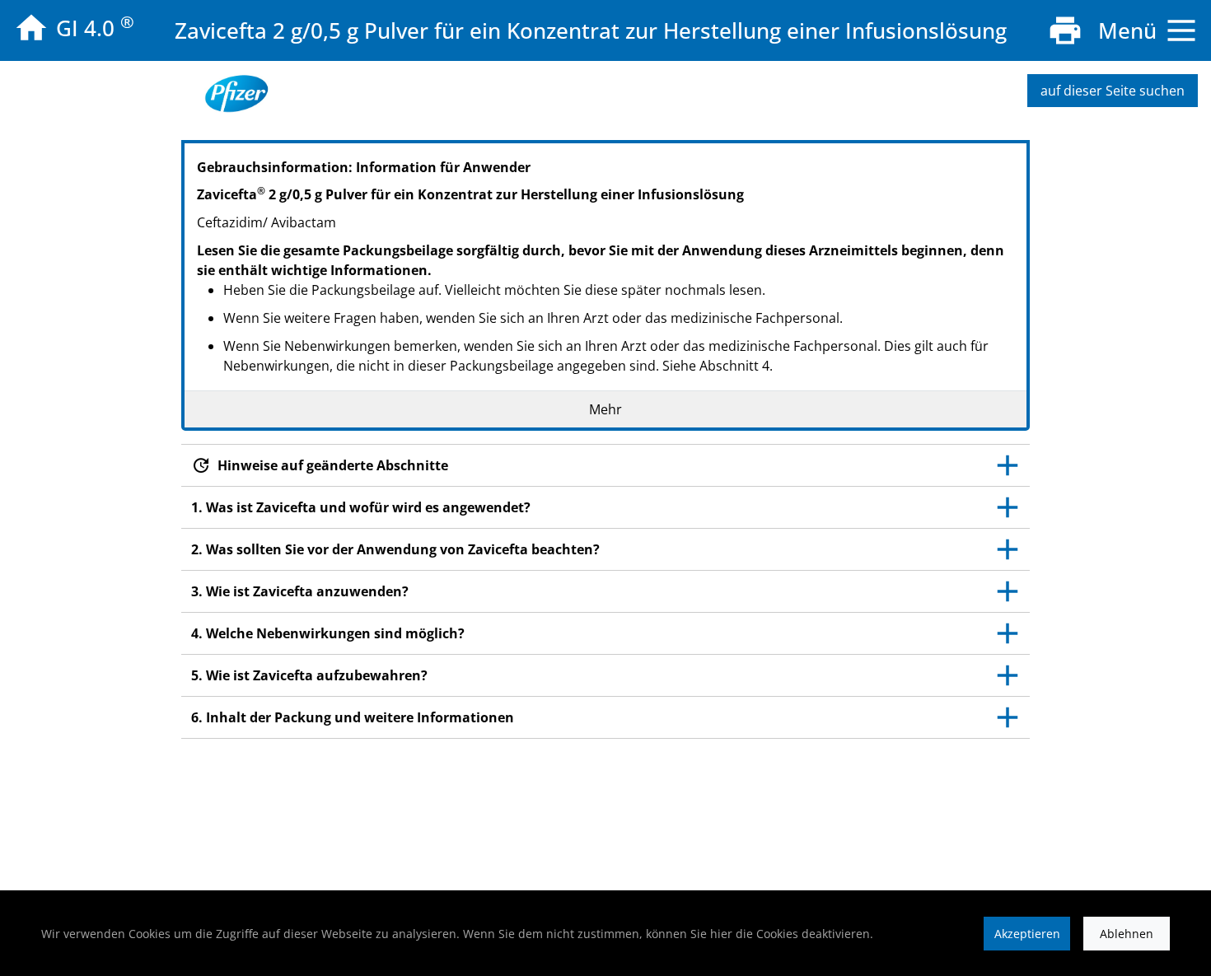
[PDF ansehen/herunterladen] (1065, 30)
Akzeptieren (1027, 933)
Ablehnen (1126, 933)
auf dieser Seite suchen (1112, 91)
